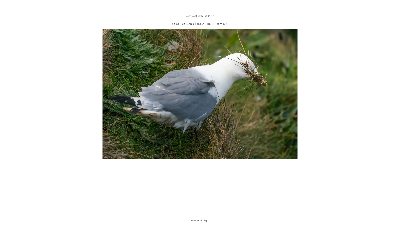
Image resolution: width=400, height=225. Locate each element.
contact (222, 23)
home (176, 23)
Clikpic (206, 220)
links (210, 23)
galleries (188, 23)
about (201, 23)
